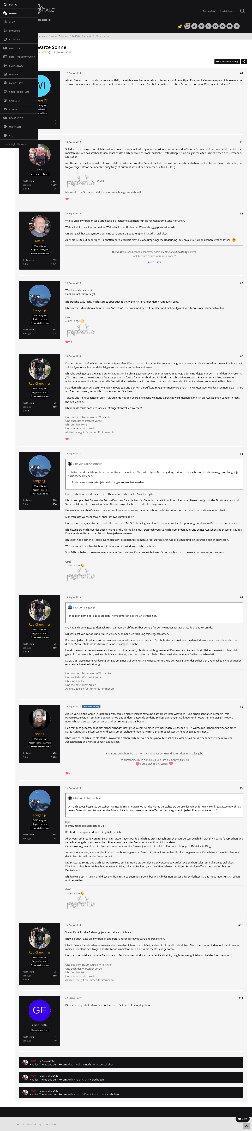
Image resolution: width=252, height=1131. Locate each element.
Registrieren (227, 11)
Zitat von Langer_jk (84, 607)
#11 (240, 998)
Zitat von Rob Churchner (87, 463)
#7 (241, 597)
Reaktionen (28, 180)
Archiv (95, 1064)
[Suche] (243, 11)
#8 (241, 706)
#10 (240, 925)
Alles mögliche (76, 1064)
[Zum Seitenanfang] (246, 1126)
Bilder (25, 188)
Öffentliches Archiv (93, 1094)
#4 (241, 283)
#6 (241, 453)
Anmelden (209, 11)
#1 (241, 73)
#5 (241, 356)
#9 (241, 788)
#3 (241, 213)
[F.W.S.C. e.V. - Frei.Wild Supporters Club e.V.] (101, 11)
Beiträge (27, 184)
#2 (241, 142)
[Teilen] (244, 61)
